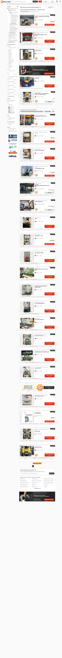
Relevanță (51, 7)
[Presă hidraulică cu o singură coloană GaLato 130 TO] (27, 372)
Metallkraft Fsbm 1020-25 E (48, 478)
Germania (12, 108)
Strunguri (12, 25)
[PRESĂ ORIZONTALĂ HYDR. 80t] (27, 82)
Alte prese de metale (14, 13)
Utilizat (10, 119)
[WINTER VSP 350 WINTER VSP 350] (27, 451)
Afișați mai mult (38, 488)
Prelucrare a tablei (14, 24)
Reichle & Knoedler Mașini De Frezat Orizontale (52, 482)
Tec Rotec (45, 486)
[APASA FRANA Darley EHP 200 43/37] (27, 323)
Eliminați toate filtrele (34, 11)
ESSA (10, 50)
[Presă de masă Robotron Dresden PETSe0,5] (27, 137)
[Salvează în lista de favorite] (53, 16)
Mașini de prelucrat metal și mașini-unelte (13, 9)
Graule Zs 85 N (34, 486)
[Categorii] (12, 1)
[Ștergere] (35, 9)
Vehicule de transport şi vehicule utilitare (12, 34)
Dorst (10, 55)
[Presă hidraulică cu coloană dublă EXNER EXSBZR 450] (27, 205)
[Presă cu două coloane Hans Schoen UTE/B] (27, 256)
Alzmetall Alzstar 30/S (24, 486)
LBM (10, 52)
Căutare (35, 1)
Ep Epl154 (33, 484)
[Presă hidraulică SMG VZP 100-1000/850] (27, 154)
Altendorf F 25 (22, 478)
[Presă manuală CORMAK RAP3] (27, 417)
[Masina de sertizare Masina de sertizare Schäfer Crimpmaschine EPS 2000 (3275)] (27, 20)
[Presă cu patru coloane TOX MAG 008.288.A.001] (27, 307)
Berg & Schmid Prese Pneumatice (38, 480)
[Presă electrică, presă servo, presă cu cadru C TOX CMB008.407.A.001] (27, 171)
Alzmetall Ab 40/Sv (23, 480)
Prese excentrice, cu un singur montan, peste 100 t (14, 21)
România (10, 101)
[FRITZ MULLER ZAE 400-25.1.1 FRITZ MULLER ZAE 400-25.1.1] (27, 120)
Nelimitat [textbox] (10, 104)
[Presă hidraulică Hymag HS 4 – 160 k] (27, 239)
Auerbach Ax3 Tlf (35, 478)
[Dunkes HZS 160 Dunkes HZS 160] (27, 54)
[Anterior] (20, 20)
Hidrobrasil (11, 62)
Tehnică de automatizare (13, 38)
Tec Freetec (46, 484)
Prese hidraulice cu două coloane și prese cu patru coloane (14, 15)
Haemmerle (11, 59)
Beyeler (10, 67)
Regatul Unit (12, 111)
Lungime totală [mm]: (10, 85)
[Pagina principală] (7, 3)
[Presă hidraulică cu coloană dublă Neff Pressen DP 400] (27, 400)
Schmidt (10, 53)
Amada (10, 54)
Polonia (11, 110)
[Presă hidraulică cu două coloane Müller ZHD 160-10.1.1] (27, 339)
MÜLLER (10, 49)
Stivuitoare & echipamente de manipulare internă (13, 41)
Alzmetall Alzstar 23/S (24, 484)
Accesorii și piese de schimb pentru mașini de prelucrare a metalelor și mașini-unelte (14, 29)
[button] (60, 1)
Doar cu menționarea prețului (13, 76)
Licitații (10, 124)
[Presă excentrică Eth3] (27, 222)
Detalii (50, 101)
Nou (9, 116)
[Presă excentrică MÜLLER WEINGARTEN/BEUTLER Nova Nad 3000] (27, 188)
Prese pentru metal (13, 11)
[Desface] (37, 30)
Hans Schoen (11, 60)
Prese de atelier (14, 18)
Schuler (10, 57)
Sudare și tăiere (13, 31)
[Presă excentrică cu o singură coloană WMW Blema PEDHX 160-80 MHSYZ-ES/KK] (27, 290)
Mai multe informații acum (49, 387)
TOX (10, 64)
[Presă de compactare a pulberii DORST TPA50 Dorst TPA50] (27, 434)
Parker (10, 63)
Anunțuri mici (12, 123)
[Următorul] (33, 20)
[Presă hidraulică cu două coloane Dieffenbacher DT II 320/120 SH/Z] (27, 355)
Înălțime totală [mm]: (10, 92)
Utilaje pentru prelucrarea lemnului (13, 36)
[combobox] (13, 105)
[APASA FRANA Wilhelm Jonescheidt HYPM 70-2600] (27, 273)
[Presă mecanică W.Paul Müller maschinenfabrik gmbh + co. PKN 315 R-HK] (27, 97)
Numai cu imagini (12, 128)
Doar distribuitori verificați (13, 132)
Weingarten (11, 65)
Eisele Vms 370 (34, 482)
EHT (10, 58)
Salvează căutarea (37, 463)
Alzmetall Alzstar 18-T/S (24, 482)
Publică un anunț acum (49, 73)
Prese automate (14, 19)
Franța (11, 109)
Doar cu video (11, 129)
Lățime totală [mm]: (10, 89)
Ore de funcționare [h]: (11, 81)
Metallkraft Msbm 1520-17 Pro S (49, 480)
